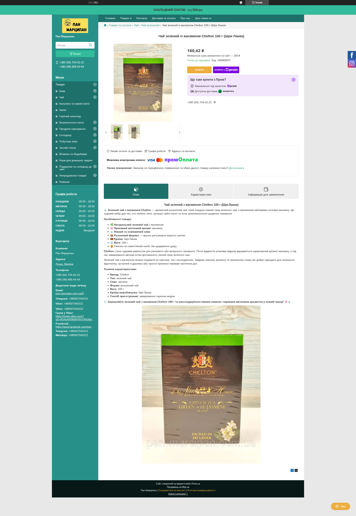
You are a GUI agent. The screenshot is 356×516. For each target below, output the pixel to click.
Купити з (220, 70)
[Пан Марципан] (75, 25)
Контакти (141, 18)
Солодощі (65, 135)
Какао (62, 109)
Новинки (64, 181)
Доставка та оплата (164, 18)
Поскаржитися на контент (171, 490)
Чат (343, 506)
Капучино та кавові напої (74, 103)
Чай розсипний (150, 25)
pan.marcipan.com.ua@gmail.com (71, 293)
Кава (62, 91)
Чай (61, 97)
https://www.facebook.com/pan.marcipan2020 (82, 326)
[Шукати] (90, 45)
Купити (199, 70)
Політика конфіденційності (201, 490)
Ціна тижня (201, 18)
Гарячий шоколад (70, 116)
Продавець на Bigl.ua (178, 487)
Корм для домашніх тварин (75, 160)
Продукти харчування (72, 128)
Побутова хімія (68, 141)
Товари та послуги (120, 25)
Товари (60, 84)
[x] (296, 470)
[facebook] (292, 470)
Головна (110, 18)
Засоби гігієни (67, 147)
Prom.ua (196, 483)
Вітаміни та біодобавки (73, 154)
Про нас (185, 18)
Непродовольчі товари (72, 175)
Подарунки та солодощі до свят (75, 168)
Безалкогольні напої (71, 122)
